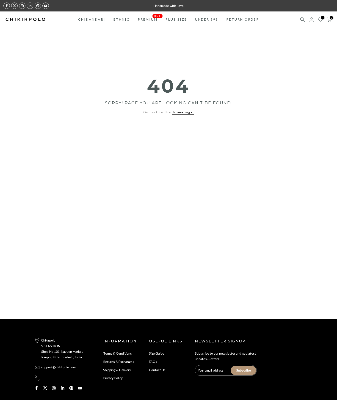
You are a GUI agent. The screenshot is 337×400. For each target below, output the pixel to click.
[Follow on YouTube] (45, 6)
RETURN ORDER (242, 19)
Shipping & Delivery (117, 370)
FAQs (153, 362)
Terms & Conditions (117, 353)
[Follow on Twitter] (14, 6)
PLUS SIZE (176, 19)
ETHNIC (121, 19)
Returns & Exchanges (118, 362)
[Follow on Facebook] (6, 6)
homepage (183, 112)
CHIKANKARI (91, 19)
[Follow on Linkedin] (30, 6)
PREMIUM (149, 19)
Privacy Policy (113, 378)
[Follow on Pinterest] (38, 6)
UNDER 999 (206, 19)
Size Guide (156, 353)
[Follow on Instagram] (22, 6)
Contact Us (157, 370)
